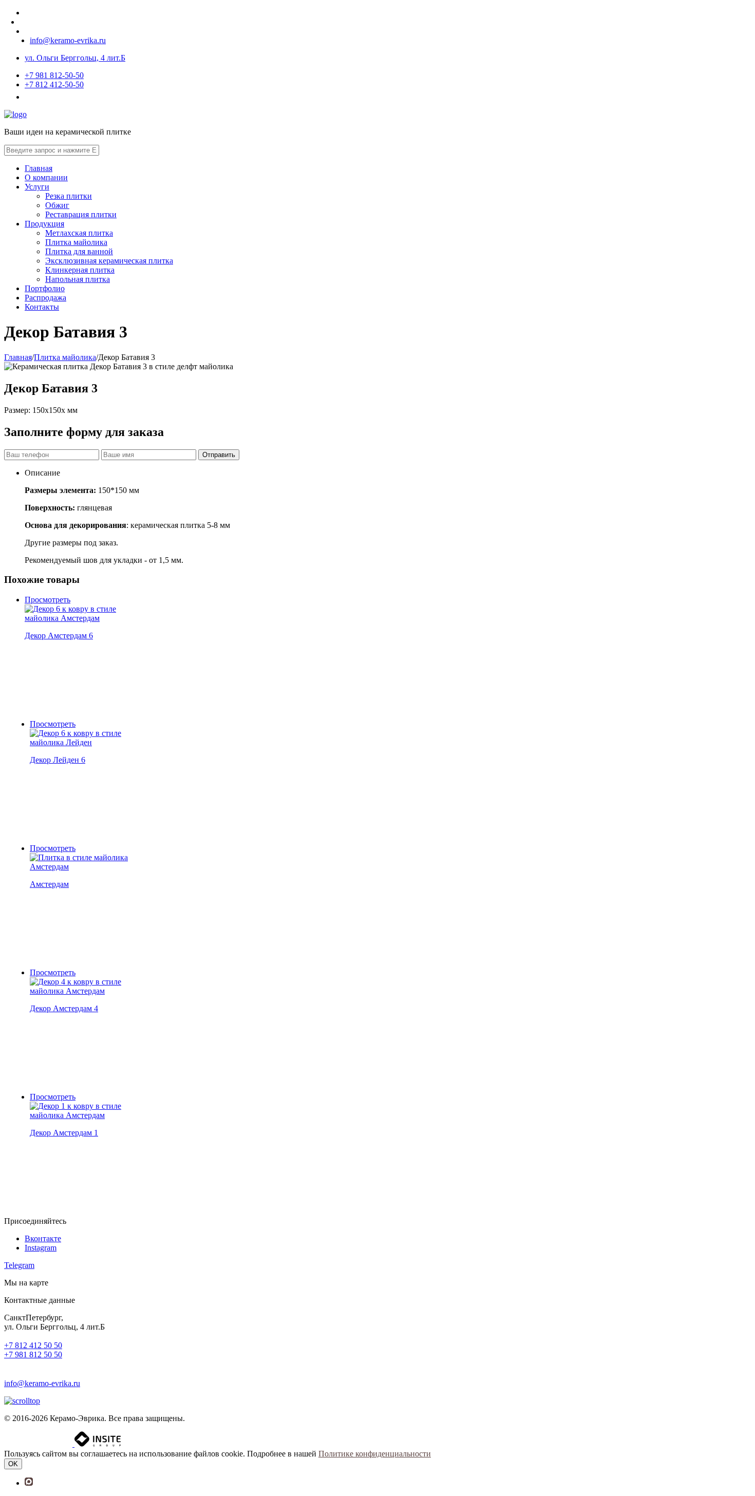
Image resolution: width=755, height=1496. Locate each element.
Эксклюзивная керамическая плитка (109, 260)
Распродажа (45, 297)
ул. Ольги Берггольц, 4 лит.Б (75, 57)
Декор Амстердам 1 (64, 1132)
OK (13, 1464)
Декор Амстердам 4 (64, 1008)
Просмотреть (47, 599)
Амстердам (49, 884)
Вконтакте (43, 1238)
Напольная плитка (77, 279)
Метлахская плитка (79, 233)
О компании (46, 177)
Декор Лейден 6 (57, 759)
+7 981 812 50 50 (33, 1354)
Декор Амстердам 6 (59, 635)
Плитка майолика (76, 242)
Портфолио (45, 288)
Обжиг (57, 205)
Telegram (19, 1265)
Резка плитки (68, 196)
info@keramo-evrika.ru (68, 40)
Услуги (37, 186)
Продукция (44, 223)
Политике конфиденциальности (374, 1453)
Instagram (40, 1247)
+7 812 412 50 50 (33, 1345)
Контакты (42, 306)
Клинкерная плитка (80, 270)
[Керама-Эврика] (15, 114)
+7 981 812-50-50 (54, 75)
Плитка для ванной (79, 251)
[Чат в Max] (17, 1364)
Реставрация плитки (81, 214)
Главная (38, 168)
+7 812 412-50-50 (54, 84)
